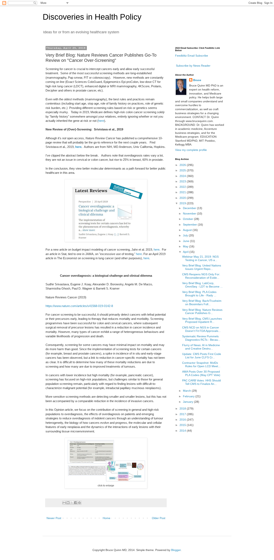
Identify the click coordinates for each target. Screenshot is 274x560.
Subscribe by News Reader (192, 65)
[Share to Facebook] (76, 503)
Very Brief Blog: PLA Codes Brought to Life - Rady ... (199, 293)
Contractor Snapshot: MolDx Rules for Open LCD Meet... (201, 364)
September (190, 224)
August (188, 230)
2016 (183, 419)
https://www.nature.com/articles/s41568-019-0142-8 (79, 306)
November (190, 213)
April (186, 251)
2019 (183, 203)
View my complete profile (191, 149)
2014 (183, 430)
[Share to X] (72, 503)
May (186, 246)
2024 (183, 176)
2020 (183, 197)
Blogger (176, 550)
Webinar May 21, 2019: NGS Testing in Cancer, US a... (200, 258)
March (187, 390)
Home (106, 518)
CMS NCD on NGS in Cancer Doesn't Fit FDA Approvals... (201, 329)
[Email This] (64, 503)
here (101, 120)
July (186, 235)
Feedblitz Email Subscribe (191, 55)
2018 (183, 408)
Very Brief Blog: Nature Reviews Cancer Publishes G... (202, 311)
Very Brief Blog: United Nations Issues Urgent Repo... (201, 267)
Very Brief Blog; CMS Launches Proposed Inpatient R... (202, 320)
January (188, 401)
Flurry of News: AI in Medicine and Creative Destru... (201, 347)
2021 (183, 192)
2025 (183, 170)
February (189, 396)
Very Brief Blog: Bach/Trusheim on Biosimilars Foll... (201, 302)
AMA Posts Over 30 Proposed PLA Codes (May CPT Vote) (201, 373)
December (190, 208)
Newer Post (54, 518)
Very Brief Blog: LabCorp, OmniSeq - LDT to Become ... (202, 285)
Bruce (197, 80)
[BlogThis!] (68, 503)
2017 (183, 414)
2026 (183, 165)
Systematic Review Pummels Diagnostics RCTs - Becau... (201, 338)
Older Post (158, 518)
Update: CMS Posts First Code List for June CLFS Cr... (201, 355)
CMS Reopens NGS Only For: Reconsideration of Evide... (201, 276)
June (186, 241)
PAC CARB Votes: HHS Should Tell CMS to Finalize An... (201, 382)
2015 (183, 425)
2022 (183, 186)
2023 (183, 181)
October (188, 219)
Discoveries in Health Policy (92, 16)
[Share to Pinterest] (79, 503)
